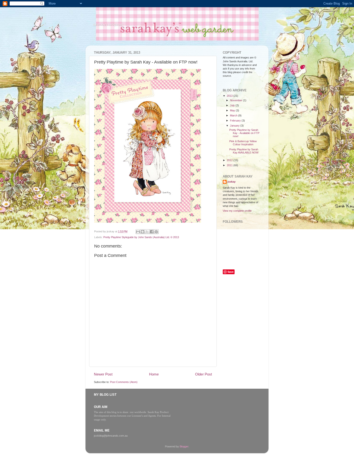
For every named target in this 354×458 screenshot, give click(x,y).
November (236, 100)
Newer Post (103, 374)
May (233, 110)
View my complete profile (237, 210)
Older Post (203, 374)
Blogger (184, 446)
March (234, 115)
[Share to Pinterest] (156, 231)
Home (154, 374)
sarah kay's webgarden (108, 24)
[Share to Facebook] (151, 231)
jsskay (232, 181)
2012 (230, 160)
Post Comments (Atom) (124, 382)
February (236, 120)
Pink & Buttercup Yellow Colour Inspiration (243, 143)
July (233, 105)
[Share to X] (147, 231)
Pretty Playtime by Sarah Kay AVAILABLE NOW (243, 151)
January (235, 125)
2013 (230, 95)
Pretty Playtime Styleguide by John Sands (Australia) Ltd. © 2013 (141, 237)
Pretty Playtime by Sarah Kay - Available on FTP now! (244, 133)
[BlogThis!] (142, 231)
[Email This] (138, 231)
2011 (230, 165)
